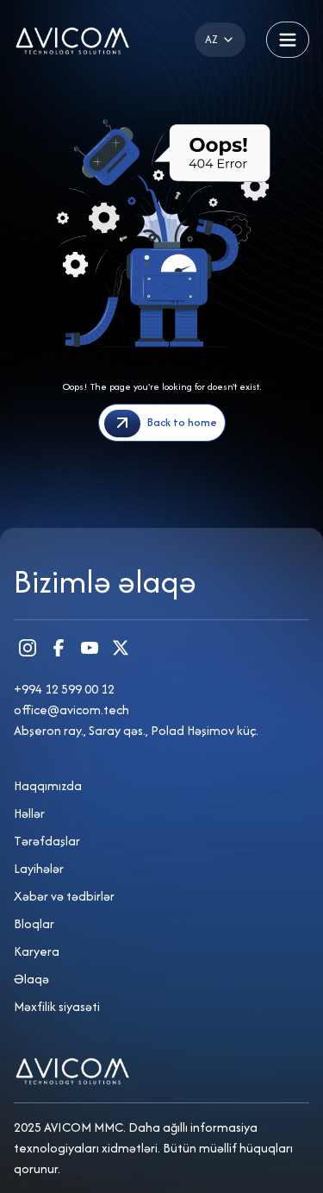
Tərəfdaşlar (47, 841)
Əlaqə (31, 979)
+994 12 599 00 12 (64, 689)
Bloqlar (34, 923)
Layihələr (39, 868)
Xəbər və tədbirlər (64, 896)
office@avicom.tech (71, 709)
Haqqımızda (48, 785)
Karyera (36, 951)
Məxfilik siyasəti (57, 1006)
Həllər (29, 813)
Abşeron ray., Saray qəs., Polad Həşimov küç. (136, 730)
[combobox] (220, 39)
